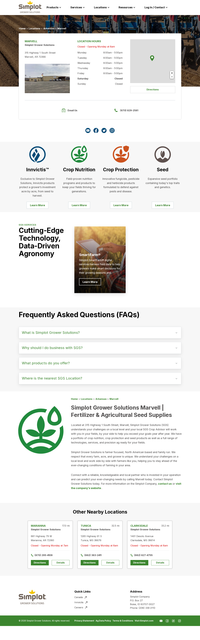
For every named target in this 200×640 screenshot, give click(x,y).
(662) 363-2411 (91, 555)
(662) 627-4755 (141, 555)
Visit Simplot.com (144, 620)
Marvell (61, 28)
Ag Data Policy (103, 620)
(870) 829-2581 (129, 110)
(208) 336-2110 (147, 607)
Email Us (72, 110)
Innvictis (78, 602)
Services (76, 7)
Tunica (86, 525)
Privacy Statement (84, 620)
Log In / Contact (155, 7)
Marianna (38, 525)
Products (52, 7)
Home (22, 28)
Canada (78, 597)
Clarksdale (139, 525)
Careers (78, 607)
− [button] (172, 76)
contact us (165, 483)
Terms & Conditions (122, 620)
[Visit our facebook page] (96, 130)
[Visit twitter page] (104, 130)
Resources (126, 7)
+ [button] (172, 72)
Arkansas (49, 28)
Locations (100, 7)
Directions (153, 89)
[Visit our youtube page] (87, 130)
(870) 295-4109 (42, 555)
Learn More (37, 205)
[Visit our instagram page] (112, 130)
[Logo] (30, 7)
